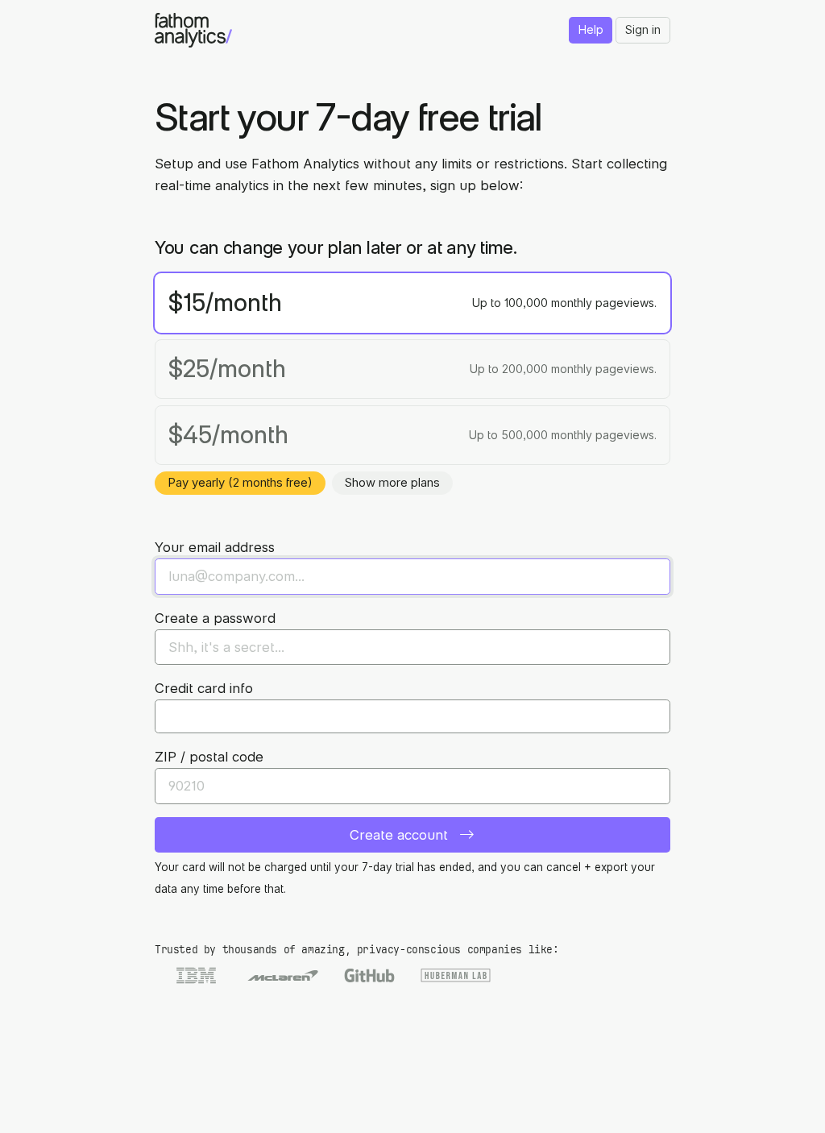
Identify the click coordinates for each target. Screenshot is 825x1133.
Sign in (643, 29)
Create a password (215, 618)
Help (590, 29)
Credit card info (204, 688)
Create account (401, 835)
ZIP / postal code (209, 757)
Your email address (215, 547)
